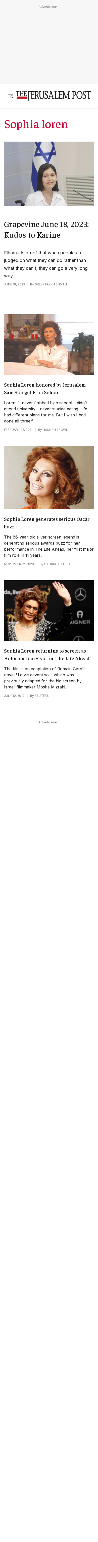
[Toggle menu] (10, 96)
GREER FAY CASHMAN (51, 284)
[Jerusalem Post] (53, 96)
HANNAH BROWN (55, 430)
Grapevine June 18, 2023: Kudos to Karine (46, 229)
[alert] (45, 1427)
